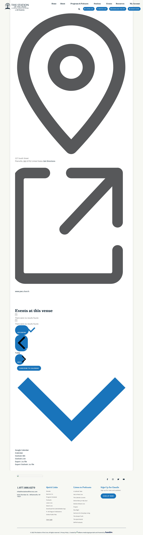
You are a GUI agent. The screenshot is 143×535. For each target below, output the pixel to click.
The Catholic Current (79, 497)
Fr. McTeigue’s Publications (54, 511)
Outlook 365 (20, 456)
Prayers (75, 507)
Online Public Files (51, 514)
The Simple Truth (78, 516)
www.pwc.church (22, 291)
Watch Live (49, 506)
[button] (79, 9)
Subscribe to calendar (29, 368)
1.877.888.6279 (26, 487)
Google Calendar (22, 450)
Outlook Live (20, 458)
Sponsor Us (49, 494)
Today (17, 352)
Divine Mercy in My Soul (80, 501)
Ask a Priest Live (78, 494)
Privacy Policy (64, 532)
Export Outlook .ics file (24, 464)
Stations (97, 4)
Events (109, 4)
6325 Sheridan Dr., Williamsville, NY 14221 (28, 495)
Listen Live (49, 503)
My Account (135, 4)
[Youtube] (123, 479)
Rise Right (76, 510)
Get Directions (49, 161)
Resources (120, 4)
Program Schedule (51, 497)
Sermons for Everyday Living (81, 513)
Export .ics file (21, 461)
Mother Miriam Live (79, 504)
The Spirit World (78, 519)
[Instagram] (113, 479)
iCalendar (19, 453)
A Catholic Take (77, 491)
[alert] (71, 316)
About (62, 4)
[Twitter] (118, 479)
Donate (48, 491)
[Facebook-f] (107, 479)
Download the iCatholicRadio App (56, 509)
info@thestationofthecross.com (27, 491)
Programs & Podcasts (79, 4)
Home (54, 4)
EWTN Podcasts (77, 522)
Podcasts (48, 500)
